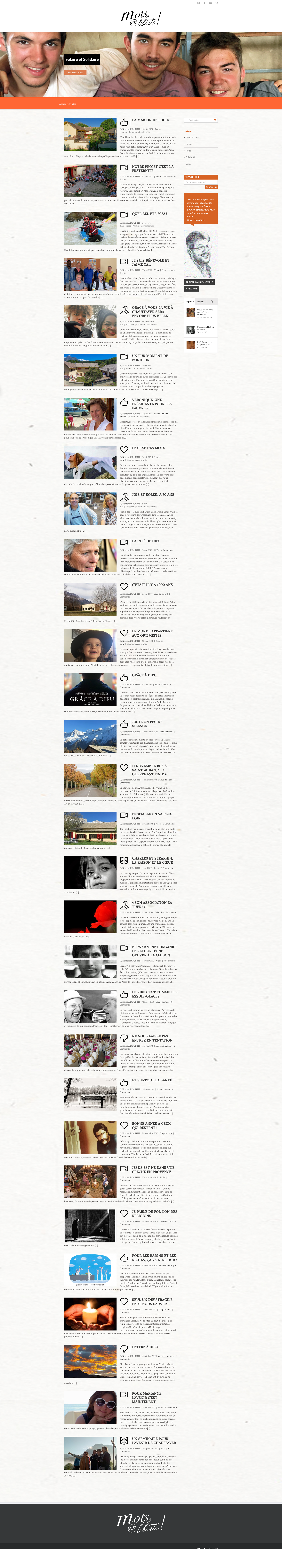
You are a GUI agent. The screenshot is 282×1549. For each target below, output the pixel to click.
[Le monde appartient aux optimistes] (90, 645)
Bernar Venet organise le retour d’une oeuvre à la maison (154, 951)
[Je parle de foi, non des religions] (90, 1225)
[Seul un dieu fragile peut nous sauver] (90, 1314)
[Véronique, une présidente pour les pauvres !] (90, 414)
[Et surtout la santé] (90, 1094)
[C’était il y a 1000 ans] (90, 599)
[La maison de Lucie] (90, 134)
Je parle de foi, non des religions (154, 1213)
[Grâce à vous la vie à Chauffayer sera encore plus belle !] (90, 321)
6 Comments (169, 824)
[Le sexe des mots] (90, 462)
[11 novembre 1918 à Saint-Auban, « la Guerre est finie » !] (90, 780)
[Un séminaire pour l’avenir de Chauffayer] (90, 1453)
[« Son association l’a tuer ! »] (90, 916)
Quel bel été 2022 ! (149, 214)
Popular (190, 301)
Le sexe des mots (148, 448)
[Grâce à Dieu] (90, 689)
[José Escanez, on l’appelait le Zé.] (191, 342)
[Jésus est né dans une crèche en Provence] (90, 1181)
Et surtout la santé (152, 1080)
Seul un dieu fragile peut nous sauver (152, 1301)
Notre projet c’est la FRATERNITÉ (153, 168)
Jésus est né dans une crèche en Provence (153, 1169)
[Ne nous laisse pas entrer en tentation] (90, 1050)
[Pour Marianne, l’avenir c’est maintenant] (90, 1407)
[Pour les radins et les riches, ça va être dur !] (90, 1270)
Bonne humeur (160, 413)
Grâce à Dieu (144, 675)
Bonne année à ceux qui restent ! (151, 1125)
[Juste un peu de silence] (90, 736)
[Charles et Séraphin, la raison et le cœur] (90, 872)
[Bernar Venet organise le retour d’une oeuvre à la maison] (90, 961)
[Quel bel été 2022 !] (90, 228)
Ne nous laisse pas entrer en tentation (152, 1038)
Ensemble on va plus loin (152, 816)
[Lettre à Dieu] (90, 1361)
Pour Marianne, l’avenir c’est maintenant (147, 1397)
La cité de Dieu (146, 541)
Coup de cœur (160, 594)
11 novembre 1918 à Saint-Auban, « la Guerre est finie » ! (150, 770)
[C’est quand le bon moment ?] (191, 327)
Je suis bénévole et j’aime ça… (150, 262)
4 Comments (167, 550)
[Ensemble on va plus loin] (90, 828)
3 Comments (167, 868)
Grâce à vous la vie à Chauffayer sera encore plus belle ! (152, 311)
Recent (200, 301)
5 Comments (172, 912)
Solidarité (130, 324)
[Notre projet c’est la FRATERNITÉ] (90, 181)
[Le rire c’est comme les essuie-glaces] (90, 1006)
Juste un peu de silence (147, 724)
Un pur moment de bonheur (150, 358)
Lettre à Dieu (145, 1347)
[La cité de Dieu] (90, 555)
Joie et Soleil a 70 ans (153, 494)
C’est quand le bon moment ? (205, 328)
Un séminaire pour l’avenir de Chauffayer (154, 1440)
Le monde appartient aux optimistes (152, 633)
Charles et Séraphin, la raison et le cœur (152, 860)
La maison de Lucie (150, 120)
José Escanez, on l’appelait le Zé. (204, 343)
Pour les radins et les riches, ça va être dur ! (154, 1257)
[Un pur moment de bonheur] (90, 370)
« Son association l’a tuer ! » (152, 904)
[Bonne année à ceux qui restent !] (90, 1137)
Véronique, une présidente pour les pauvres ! (152, 404)
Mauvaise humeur (164, 1046)
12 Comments (171, 1407)
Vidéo (158, 176)
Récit (156, 868)
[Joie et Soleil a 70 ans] (90, 508)
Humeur (123, 416)
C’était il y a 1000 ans (152, 584)
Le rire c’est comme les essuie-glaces (155, 994)
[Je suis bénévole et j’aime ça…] (90, 274)
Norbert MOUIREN (131, 129)
